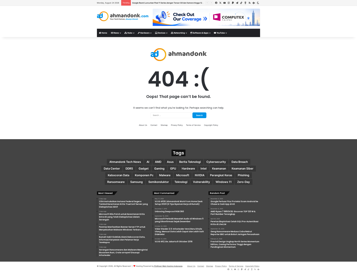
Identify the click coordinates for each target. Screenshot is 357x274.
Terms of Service (193, 125)
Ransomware (116, 182)
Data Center (112, 168)
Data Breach (239, 162)
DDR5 (129, 168)
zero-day (243, 182)
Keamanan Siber (242, 168)
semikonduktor (158, 182)
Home (104, 33)
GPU (173, 168)
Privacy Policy (177, 125)
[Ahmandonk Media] (123, 16)
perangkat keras (221, 175)
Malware (165, 175)
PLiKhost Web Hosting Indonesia (168, 266)
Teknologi (180, 182)
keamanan (219, 168)
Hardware (144, 33)
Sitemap (164, 125)
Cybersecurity (216, 162)
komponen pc (144, 175)
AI (148, 162)
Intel (204, 168)
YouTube (220, 33)
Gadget (144, 168)
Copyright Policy (211, 125)
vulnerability (201, 182)
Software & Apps (200, 33)
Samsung (136, 182)
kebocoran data (118, 175)
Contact (153, 125)
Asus (170, 162)
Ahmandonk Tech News (125, 162)
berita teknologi (190, 162)
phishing (243, 175)
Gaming (159, 168)
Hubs (129, 33)
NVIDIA (199, 175)
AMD (158, 162)
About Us (143, 125)
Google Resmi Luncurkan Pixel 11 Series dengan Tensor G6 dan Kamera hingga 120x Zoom (171, 3)
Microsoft (182, 175)
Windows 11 (224, 182)
